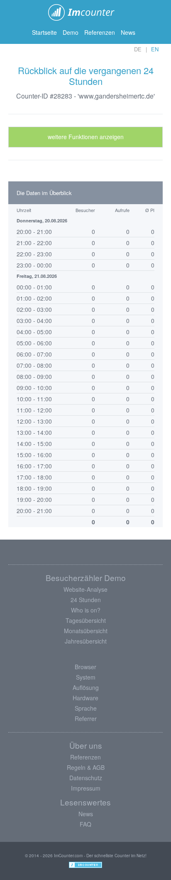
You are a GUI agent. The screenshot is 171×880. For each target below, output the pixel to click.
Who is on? (85, 610)
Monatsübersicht (85, 631)
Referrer (86, 718)
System (85, 677)
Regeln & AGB (86, 767)
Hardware (85, 698)
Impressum (85, 788)
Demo (70, 32)
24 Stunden (86, 600)
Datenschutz (85, 778)
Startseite (44, 32)
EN (155, 49)
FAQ (85, 824)
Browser (85, 667)
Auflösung (86, 687)
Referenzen (99, 32)
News (128, 32)
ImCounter (85, 12)
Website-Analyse (85, 589)
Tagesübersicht (86, 620)
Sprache (86, 708)
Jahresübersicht (86, 641)
